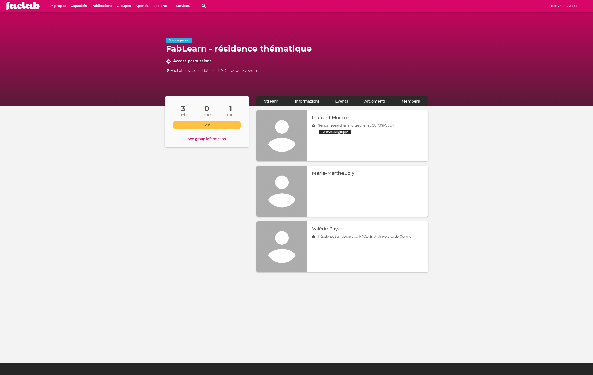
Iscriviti (557, 6)
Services (183, 6)
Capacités (79, 6)
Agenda (142, 6)
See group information (207, 139)
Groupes (124, 6)
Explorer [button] (160, 6)
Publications (101, 6)
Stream (271, 101)
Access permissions (192, 61)
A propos (58, 6)
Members (415, 101)
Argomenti (374, 101)
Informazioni (307, 101)
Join (207, 125)
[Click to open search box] (204, 6)
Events (341, 101)
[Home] (23, 6)
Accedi (573, 6)
